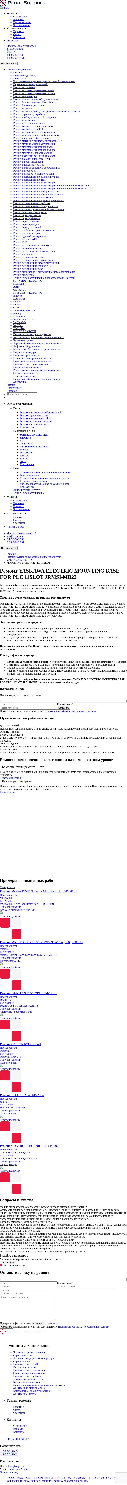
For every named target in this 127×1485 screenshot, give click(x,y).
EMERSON (19, 316)
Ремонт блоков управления (28, 105)
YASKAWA (19, 322)
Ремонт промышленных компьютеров (34, 182)
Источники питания (24, 1367)
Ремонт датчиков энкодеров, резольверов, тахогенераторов (46, 111)
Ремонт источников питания (29, 123)
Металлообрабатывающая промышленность (38, 349)
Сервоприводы (21, 1361)
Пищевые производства (26, 355)
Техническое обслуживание (28, 492)
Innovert (17, 295)
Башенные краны (23, 340)
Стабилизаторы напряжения (29, 1373)
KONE (17, 304)
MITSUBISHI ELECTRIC (27, 292)
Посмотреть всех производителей (32, 334)
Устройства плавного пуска (28, 1379)
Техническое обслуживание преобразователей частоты (44, 277)
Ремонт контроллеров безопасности (33, 126)
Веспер (17, 313)
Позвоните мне (8, 63)
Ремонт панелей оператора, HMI (31, 158)
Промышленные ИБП (25, 1364)
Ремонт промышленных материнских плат (37, 191)
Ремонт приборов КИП (26, 170)
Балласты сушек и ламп (26, 1382)
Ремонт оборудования (19, 69)
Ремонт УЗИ (20, 242)
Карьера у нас (8, 792)
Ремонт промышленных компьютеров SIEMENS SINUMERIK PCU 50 (53, 188)
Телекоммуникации (24, 376)
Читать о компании (11, 777)
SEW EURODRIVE (24, 310)
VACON (18, 325)
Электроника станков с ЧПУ (29, 1387)
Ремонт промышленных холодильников (35, 206)
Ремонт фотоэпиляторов (27, 248)
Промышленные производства (30, 364)
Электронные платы (24, 1393)
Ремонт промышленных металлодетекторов (38, 194)
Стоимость (19, 37)
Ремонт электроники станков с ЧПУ (33, 265)
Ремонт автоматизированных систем (34, 93)
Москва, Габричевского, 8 (21, 45)
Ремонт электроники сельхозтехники (34, 260)
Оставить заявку (9, 1472)
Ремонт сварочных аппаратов (30, 212)
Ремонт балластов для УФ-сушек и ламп (36, 99)
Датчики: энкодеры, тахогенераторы (33, 1358)
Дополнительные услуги (27, 489)
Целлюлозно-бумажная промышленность (36, 379)
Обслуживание (15, 387)
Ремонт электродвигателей (28, 257)
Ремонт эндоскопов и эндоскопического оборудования (44, 271)
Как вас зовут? (65, 704)
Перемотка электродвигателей (30, 84)
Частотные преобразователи (29, 1352)
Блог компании (21, 25)
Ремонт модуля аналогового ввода (32, 152)
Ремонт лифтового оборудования (32, 138)
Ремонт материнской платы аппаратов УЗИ (37, 141)
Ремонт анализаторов (25, 96)
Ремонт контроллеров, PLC (28, 129)
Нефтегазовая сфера (24, 352)
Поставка (12, 390)
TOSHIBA (19, 328)
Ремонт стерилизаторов (26, 233)
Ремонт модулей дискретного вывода (34, 149)
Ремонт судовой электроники (29, 236)
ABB (16, 286)
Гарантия (18, 31)
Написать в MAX (17, 1469)
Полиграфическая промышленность (33, 361)
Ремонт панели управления (28, 161)
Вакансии (18, 19)
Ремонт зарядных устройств (29, 114)
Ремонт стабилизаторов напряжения (33, 230)
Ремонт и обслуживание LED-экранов (35, 117)
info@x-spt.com (15, 48)
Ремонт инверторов (24, 120)
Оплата (17, 34)
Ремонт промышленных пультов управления (38, 200)
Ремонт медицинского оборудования (34, 143)
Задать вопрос (8, 1262)
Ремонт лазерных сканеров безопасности (36, 135)
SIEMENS (19, 283)
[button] (63, 867)
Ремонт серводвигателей (27, 215)
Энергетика (19, 382)
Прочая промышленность (27, 367)
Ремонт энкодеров (23, 274)
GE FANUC (20, 289)
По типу (18, 72)
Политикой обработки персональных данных (70, 711)
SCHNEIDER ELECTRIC (27, 280)
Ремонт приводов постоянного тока (33, 173)
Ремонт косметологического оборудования (37, 370)
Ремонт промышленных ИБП (29, 179)
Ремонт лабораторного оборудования (34, 132)
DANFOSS (19, 298)
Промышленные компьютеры (30, 1370)
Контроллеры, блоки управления (31, 1390)
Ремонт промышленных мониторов (33, 197)
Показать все (27, 427)
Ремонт (11, 384)
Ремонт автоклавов (24, 87)
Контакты (12, 40)
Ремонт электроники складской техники (36, 262)
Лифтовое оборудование (27, 346)
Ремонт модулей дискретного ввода (33, 146)
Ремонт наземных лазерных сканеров (34, 155)
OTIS (16, 307)
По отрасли (19, 78)
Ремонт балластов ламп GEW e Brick (34, 102)
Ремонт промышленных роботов (31, 203)
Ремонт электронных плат (28, 268)
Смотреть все (7, 887)
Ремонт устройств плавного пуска (32, 245)
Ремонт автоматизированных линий (33, 90)
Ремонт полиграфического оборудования (36, 167)
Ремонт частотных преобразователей (34, 251)
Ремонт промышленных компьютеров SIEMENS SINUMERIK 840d (51, 185)
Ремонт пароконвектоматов (28, 164)
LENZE (17, 301)
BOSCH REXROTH (24, 331)
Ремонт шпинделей (24, 254)
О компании (20, 16)
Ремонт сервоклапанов (26, 221)
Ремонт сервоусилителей (27, 227)
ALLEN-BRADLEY (24, 319)
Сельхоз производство (25, 373)
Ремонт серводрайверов (26, 218)
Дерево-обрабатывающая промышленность (37, 343)
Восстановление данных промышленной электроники (44, 81)
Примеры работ (22, 22)
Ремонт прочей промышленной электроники (38, 209)
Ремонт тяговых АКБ (25, 239)
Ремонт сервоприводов (26, 224)
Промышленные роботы (27, 1376)
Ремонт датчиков (22, 108)
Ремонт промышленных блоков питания (36, 176)
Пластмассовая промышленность (32, 358)
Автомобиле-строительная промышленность (38, 337)
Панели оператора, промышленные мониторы (39, 1385)
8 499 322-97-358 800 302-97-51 (15, 56)
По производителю (24, 75)
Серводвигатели (22, 1355)
